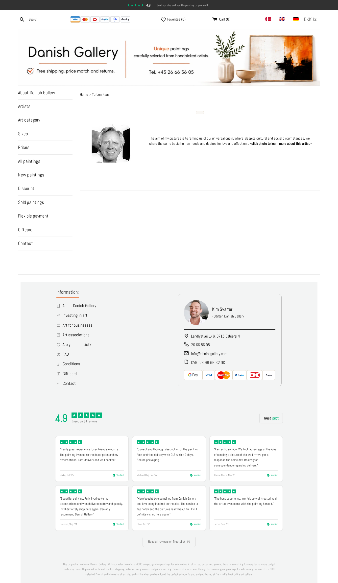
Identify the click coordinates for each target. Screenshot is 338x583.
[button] (311, 19)
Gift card (70, 373)
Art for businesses (78, 325)
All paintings (29, 161)
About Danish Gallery (36, 93)
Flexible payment (33, 216)
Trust (271, 418)
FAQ (66, 354)
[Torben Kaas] (111, 162)
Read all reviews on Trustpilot (166, 541)
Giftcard (25, 230)
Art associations (76, 335)
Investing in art (75, 315)
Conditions (71, 363)
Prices (23, 147)
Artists (24, 106)
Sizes (23, 134)
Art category (29, 120)
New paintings (31, 175)
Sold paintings (31, 202)
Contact (25, 243)
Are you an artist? (77, 344)
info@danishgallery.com (209, 353)
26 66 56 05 (200, 344)
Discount (26, 188)
